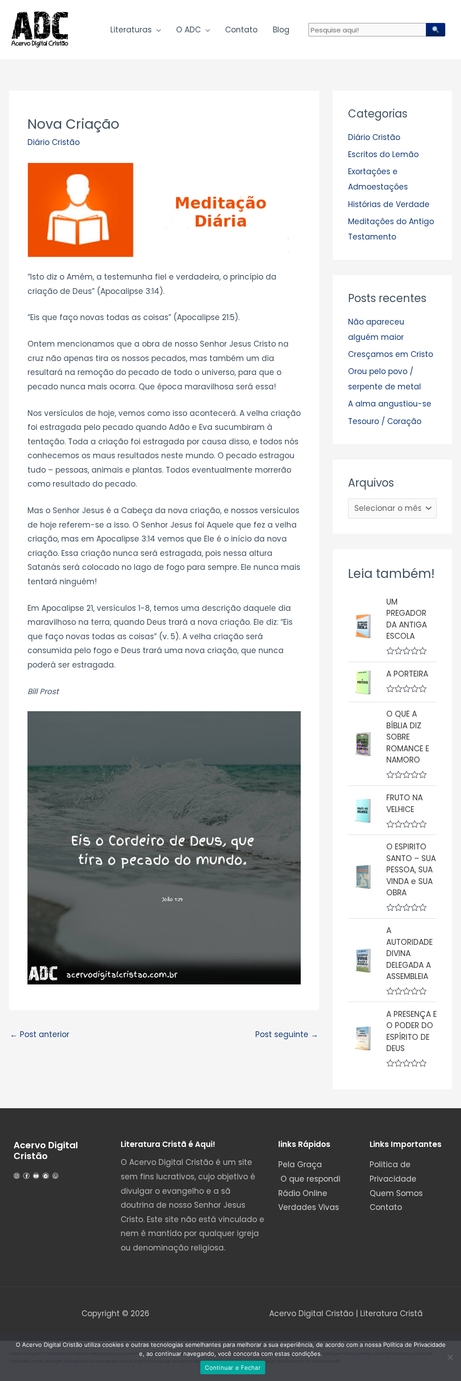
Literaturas (131, 29)
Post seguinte (286, 1034)
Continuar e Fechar (233, 1367)
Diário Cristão (53, 142)
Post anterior (39, 1034)
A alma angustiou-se (389, 403)
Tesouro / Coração (384, 421)
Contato (241, 29)
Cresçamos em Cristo (390, 354)
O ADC (188, 29)
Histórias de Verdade (388, 204)
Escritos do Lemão (383, 154)
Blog (281, 29)
